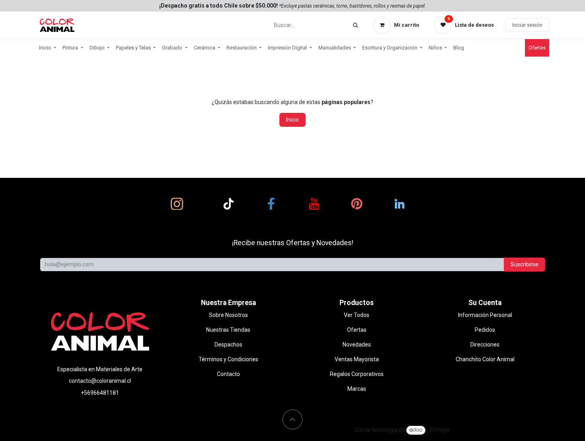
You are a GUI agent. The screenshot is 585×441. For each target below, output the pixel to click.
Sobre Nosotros (228, 315)
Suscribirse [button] (524, 264)
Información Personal (485, 315)
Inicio (292, 119)
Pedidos (485, 330)
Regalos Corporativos (357, 374)
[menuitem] (47, 48)
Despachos (228, 344)
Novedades (357, 344)
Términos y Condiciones (228, 359)
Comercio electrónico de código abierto (500, 430)
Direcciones (484, 344)
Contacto (228, 374)
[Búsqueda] (355, 25)
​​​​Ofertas (537, 48)
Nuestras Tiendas (228, 330)
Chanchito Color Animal (485, 359)
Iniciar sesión (527, 25)
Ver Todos (356, 315)
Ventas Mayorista (357, 359)
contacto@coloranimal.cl (100, 381)
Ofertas (357, 330)
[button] (292, 419)
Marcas (356, 389)
